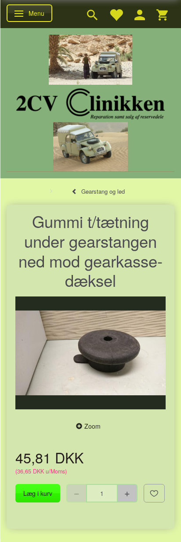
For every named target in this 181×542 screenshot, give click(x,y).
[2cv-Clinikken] (90, 102)
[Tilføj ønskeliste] (154, 493)
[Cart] (162, 14)
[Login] (140, 14)
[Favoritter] (116, 14)
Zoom (92, 426)
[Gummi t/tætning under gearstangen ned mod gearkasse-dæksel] (90, 352)
